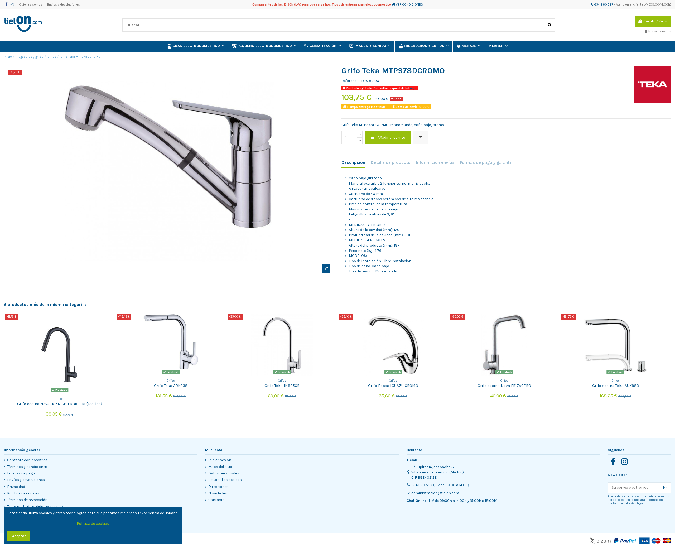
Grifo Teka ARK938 (170, 385)
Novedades (217, 493)
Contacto (216, 500)
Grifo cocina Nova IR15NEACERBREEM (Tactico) (59, 403)
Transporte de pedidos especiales (35, 506)
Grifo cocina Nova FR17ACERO (504, 385)
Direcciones (218, 486)
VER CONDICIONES (409, 4)
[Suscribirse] (665, 488)
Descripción (353, 162)
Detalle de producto (391, 162)
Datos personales (223, 473)
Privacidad (16, 486)
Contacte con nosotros (27, 460)
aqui (412, 88)
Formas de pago (21, 473)
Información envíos (435, 162)
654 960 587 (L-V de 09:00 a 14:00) (440, 485)
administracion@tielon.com (435, 493)
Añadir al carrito (391, 137)
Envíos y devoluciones (63, 4)
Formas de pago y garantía (487, 162)
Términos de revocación (27, 500)
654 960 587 (603, 4)
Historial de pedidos (225, 480)
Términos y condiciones (27, 466)
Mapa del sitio (220, 466)
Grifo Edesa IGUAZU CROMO (393, 385)
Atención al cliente (629, 4)
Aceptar (19, 536)
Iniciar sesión (219, 460)
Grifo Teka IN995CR (282, 385)
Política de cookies (23, 493)
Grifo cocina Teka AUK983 (615, 385)
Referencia (350, 81)
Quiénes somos (31, 4)
